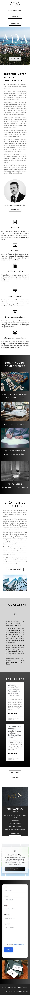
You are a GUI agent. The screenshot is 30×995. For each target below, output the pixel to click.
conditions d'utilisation (18, 944)
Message (7, 924)
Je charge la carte (15, 869)
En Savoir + (12, 713)
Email (6, 905)
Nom (5, 887)
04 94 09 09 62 (16, 823)
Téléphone (7, 914)
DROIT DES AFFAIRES (15, 424)
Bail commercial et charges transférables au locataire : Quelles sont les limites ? (14, 732)
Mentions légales (21, 991)
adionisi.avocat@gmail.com (17, 830)
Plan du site (9, 991)
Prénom (6, 896)
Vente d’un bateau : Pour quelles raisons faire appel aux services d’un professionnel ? (14, 690)
